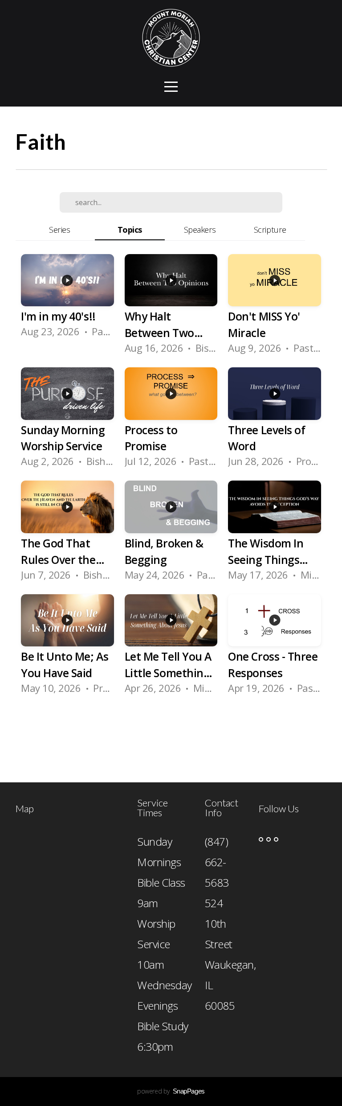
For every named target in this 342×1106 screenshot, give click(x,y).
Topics (130, 229)
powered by (170, 1091)
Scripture (270, 229)
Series (59, 229)
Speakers (200, 229)
